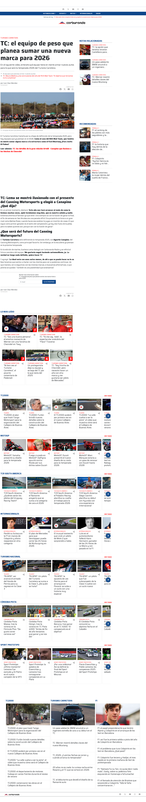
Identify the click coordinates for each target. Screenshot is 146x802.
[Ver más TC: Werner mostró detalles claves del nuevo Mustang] (85, 79)
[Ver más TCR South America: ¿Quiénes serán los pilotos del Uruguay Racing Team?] (14, 483)
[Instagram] (78, 9)
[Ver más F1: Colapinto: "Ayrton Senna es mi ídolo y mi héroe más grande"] (85, 161)
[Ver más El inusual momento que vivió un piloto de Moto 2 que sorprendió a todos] (64, 523)
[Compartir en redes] (34, 335)
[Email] (82, 9)
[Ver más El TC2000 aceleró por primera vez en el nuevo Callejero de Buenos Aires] (64, 405)
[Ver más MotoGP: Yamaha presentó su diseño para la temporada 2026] (14, 445)
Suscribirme (49, 282)
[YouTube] (73, 9)
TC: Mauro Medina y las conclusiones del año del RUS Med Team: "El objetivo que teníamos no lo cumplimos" (38, 77)
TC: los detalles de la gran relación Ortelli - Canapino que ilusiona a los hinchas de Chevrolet (35, 150)
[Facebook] (63, 9)
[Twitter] (68, 9)
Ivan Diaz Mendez (10, 83)
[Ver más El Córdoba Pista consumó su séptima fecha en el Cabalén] (89, 611)
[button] (49, 13)
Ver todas (108, 396)
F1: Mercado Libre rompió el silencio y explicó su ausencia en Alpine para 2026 (78, 17)
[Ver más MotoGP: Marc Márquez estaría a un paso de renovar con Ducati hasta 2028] (89, 445)
